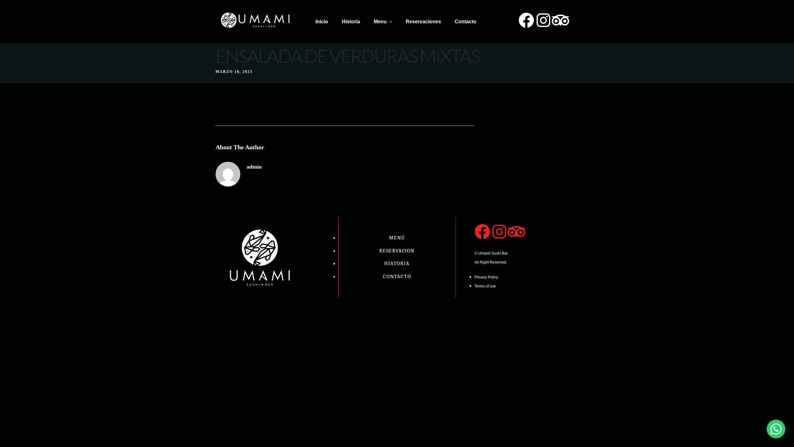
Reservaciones (423, 21)
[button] (776, 429)
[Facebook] (526, 20)
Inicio (321, 21)
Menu (380, 21)
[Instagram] (543, 20)
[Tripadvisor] (560, 20)
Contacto (465, 21)
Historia (351, 21)
